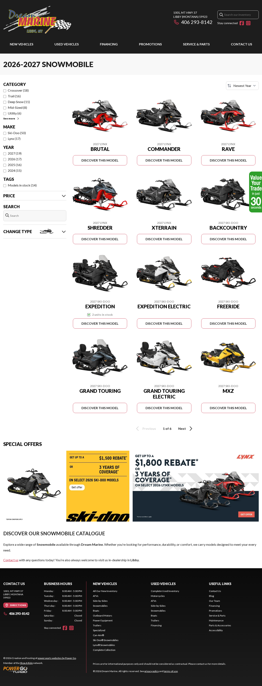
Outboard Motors (102, 615)
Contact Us (241, 44)
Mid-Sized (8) (17, 107)
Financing (109, 44)
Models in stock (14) (22, 185)
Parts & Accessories (220, 625)
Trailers (97, 625)
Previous (149, 428)
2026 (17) (14, 159)
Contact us (10, 560)
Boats (96, 610)
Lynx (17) (14, 138)
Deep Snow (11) (19, 102)
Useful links (220, 584)
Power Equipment (103, 620)
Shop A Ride (26, 663)
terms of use (171, 671)
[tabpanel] (63, 605)
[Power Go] (40, 669)
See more (9, 118)
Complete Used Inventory (165, 591)
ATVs (95, 595)
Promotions (150, 44)
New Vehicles (21, 44)
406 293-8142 (196, 22)
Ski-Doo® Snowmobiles (106, 640)
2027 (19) (14, 153)
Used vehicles (66, 44)
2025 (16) (14, 165)
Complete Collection (104, 649)
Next (182, 428)
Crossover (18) (18, 90)
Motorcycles (158, 595)
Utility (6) (14, 113)
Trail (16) (14, 96)
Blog (211, 595)
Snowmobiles (100, 605)
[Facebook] (241, 23)
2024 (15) (14, 170)
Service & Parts (196, 44)
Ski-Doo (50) (17, 133)
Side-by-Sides (100, 600)
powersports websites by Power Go (57, 658)
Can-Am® (98, 635)
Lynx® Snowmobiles (104, 645)
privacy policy (151, 671)
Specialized (99, 630)
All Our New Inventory (105, 591)
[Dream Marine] (37, 20)
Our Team (214, 600)
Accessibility (216, 630)
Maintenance (216, 620)
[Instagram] (248, 23)
